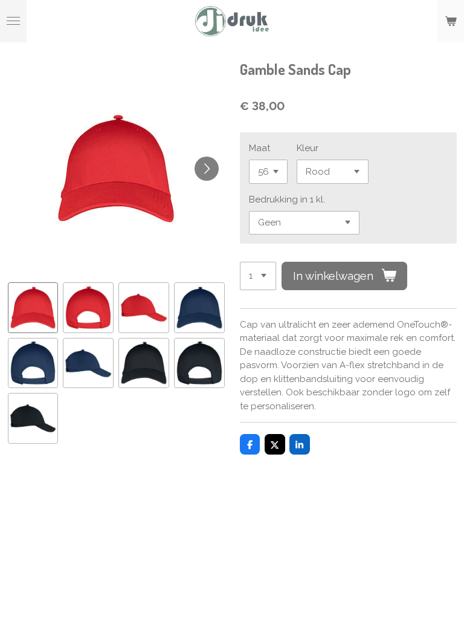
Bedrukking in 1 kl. (287, 199)
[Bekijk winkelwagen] (450, 21)
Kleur (307, 148)
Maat (259, 148)
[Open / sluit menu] (13, 21)
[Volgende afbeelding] (207, 169)
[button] (33, 307)
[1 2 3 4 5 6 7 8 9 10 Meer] (258, 276)
